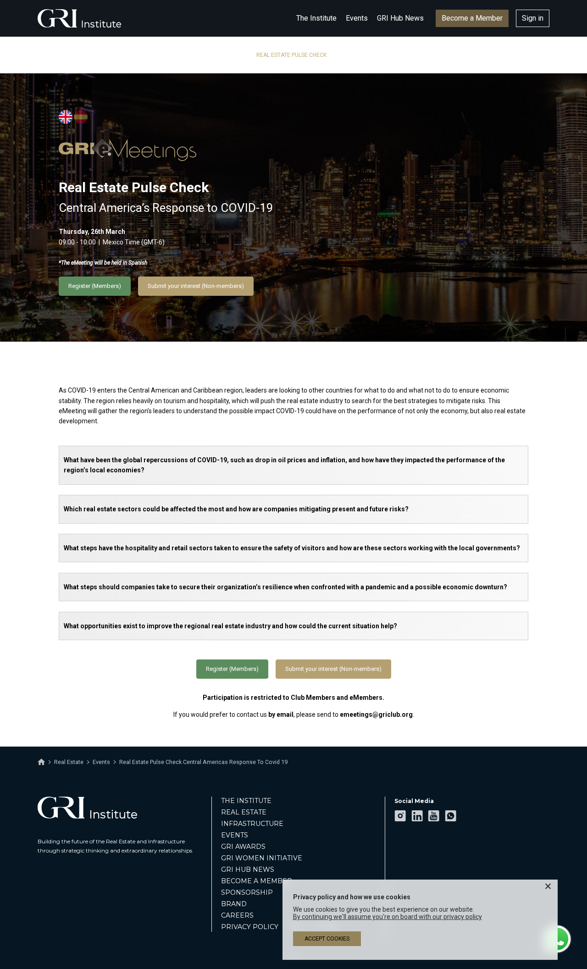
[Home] (41, 762)
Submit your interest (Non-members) (196, 285)
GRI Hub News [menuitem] (247, 869)
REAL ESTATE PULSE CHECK (291, 55)
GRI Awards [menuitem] (243, 846)
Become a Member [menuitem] (256, 881)
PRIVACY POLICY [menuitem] (249, 927)
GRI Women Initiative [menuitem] (261, 858)
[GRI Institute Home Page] (79, 18)
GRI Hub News (400, 18)
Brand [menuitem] (234, 904)
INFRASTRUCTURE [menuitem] (252, 823)
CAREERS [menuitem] (237, 915)
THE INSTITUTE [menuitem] (246, 801)
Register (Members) (94, 285)
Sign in (532, 18)
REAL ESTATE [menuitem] (243, 812)
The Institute (316, 18)
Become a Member (472, 18)
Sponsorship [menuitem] (247, 892)
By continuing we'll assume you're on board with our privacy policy (387, 916)
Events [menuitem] (234, 835)
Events (357, 18)
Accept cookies (327, 939)
